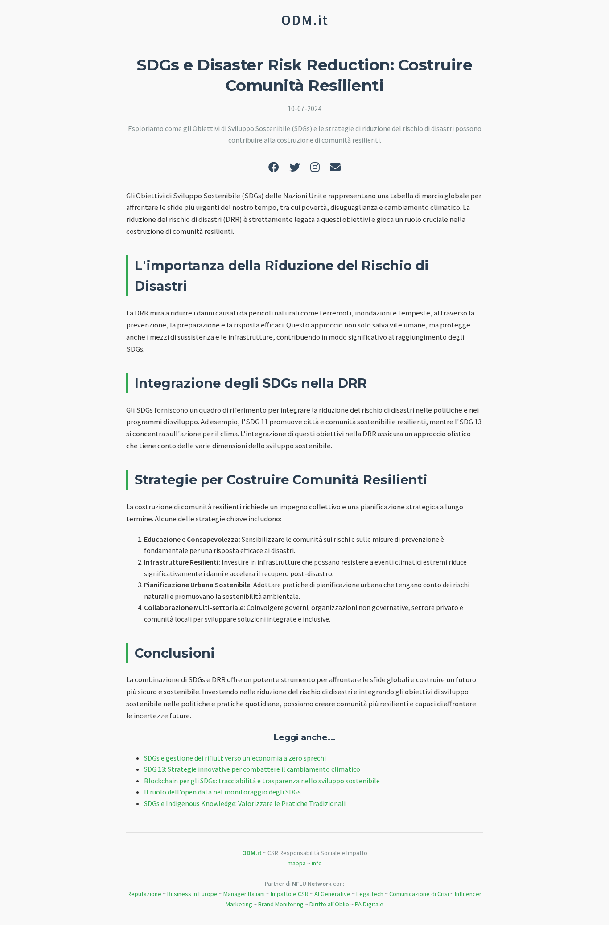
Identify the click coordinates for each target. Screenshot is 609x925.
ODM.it (252, 853)
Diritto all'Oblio (329, 904)
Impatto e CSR (290, 894)
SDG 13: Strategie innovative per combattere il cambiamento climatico (252, 769)
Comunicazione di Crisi (419, 894)
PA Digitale (369, 904)
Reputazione (144, 894)
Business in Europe (192, 894)
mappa (297, 863)
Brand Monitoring (281, 904)
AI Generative (332, 894)
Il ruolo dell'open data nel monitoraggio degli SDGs (222, 791)
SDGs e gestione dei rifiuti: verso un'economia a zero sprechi (235, 757)
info (317, 863)
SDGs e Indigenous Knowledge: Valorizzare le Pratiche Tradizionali (245, 803)
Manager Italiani (244, 894)
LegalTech (369, 894)
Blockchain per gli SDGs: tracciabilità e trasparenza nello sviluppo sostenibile (262, 780)
